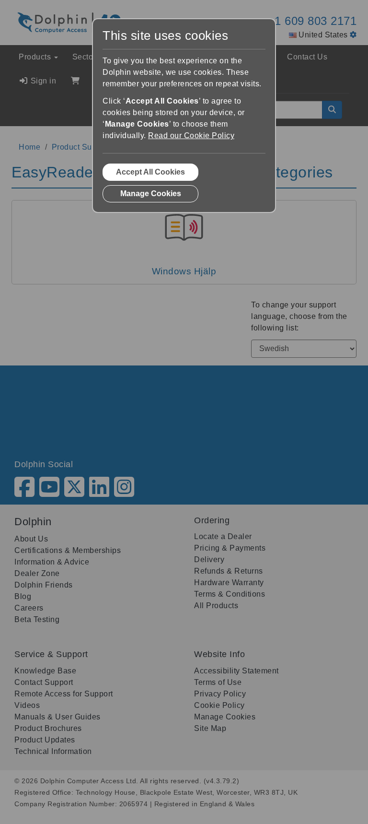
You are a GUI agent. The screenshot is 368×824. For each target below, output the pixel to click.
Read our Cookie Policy (191, 135)
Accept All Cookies (150, 172)
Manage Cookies (150, 193)
